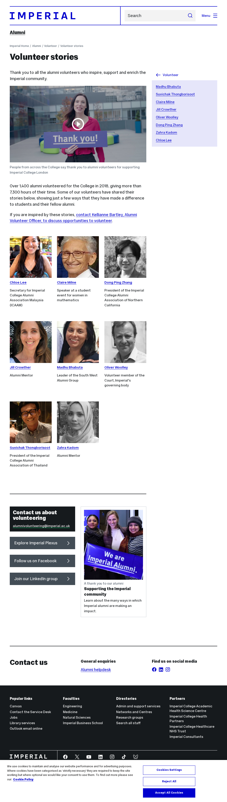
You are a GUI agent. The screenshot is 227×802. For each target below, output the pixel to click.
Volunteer (50, 46)
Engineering (72, 706)
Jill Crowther (166, 109)
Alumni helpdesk (96, 669)
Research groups (129, 717)
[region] (113, 781)
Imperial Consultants (186, 737)
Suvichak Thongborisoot (175, 94)
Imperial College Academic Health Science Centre (191, 708)
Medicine (70, 712)
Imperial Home (19, 46)
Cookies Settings (169, 770)
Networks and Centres (134, 712)
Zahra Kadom (166, 132)
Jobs (14, 717)
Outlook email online (26, 728)
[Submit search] (190, 15)
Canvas (16, 706)
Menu (206, 15)
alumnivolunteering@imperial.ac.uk (41, 526)
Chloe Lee (164, 140)
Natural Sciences (77, 717)
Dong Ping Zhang (169, 125)
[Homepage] (65, 15)
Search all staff (128, 723)
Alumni (17, 32)
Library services (22, 723)
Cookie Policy (23, 779)
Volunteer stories (71, 46)
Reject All (169, 781)
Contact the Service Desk (30, 712)
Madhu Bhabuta (168, 86)
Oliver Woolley (167, 117)
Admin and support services (138, 706)
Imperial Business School (83, 723)
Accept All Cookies (169, 792)
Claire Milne (165, 102)
